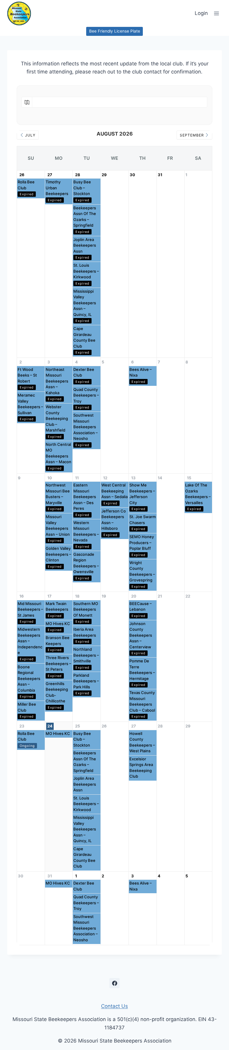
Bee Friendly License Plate (114, 31)
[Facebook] (114, 983)
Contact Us (114, 1006)
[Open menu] (216, 13)
